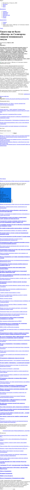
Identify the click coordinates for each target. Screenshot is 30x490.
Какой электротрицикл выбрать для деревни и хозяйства (13, 230)
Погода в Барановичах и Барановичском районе (12, 478)
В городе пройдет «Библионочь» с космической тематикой (14, 362)
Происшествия (6, 15)
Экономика (5, 12)
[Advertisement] (15, 162)
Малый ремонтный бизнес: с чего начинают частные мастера (14, 360)
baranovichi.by (3, 19)
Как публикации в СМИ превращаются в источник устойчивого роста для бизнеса (13, 400)
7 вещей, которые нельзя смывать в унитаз (10, 292)
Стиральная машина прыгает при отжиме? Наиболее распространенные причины (12, 397)
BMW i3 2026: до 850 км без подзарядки (9, 327)
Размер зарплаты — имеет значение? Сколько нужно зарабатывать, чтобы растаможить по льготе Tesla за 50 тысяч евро (14, 110)
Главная (5, 11)
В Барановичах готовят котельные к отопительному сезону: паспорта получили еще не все (13, 218)
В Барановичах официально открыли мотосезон (12, 358)
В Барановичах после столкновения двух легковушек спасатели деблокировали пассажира (13, 324)
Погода (4, 16)
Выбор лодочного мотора (6, 298)
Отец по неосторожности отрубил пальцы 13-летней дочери (15, 236)
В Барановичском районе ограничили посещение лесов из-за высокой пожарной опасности (15, 243)
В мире (4, 17)
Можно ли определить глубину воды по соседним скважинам (14, 135)
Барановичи (3, 9)
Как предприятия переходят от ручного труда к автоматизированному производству (11, 239)
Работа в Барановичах (5, 471)
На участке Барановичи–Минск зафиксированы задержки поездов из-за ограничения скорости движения (14, 337)
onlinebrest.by (27, 94)
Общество (5, 13)
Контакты (5, 4)
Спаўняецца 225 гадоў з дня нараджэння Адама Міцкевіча (14, 465)
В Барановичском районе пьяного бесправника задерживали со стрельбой (12, 318)
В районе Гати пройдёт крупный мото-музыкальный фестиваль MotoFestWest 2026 (13, 271)
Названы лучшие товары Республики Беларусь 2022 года (13, 448)
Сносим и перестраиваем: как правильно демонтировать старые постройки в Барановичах (13, 455)
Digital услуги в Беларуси (6, 475)
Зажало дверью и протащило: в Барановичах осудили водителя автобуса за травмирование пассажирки (13, 386)
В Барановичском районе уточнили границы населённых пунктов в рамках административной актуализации (14, 333)
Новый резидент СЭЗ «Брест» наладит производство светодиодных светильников (12, 104)
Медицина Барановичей (6, 473)
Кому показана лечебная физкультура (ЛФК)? (11, 321)
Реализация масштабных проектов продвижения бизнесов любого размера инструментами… (14, 421)
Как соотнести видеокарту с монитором (9, 368)
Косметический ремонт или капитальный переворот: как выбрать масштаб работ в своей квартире (13, 314)
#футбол (7, 96)
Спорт (1, 28)
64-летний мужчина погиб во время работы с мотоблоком (14, 228)
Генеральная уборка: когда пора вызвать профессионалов (13, 311)
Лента (4, 5)
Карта (4, 6)
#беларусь (2, 96)
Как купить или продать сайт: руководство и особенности (14, 406)
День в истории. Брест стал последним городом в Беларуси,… (15, 446)
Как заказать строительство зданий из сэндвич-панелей (14, 416)
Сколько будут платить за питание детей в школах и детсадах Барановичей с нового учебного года (13, 221)
